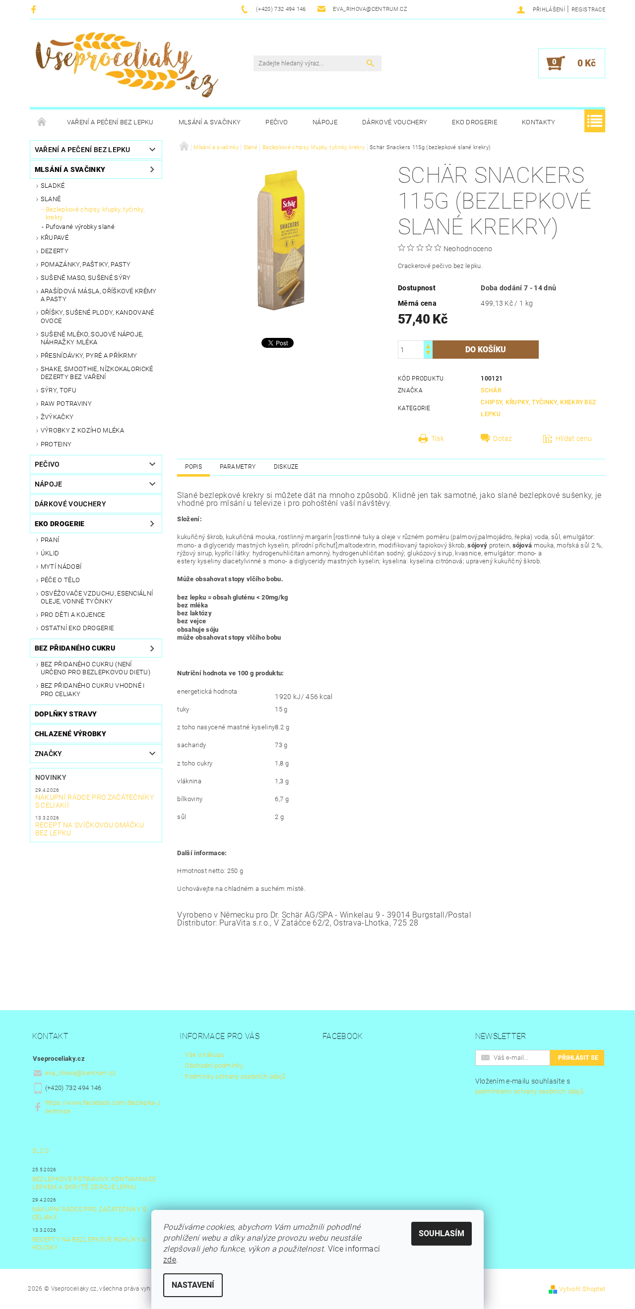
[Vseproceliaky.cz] (126, 68)
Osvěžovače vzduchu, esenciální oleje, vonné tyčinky (97, 597)
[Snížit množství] (428, 354)
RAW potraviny (66, 403)
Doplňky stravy (66, 714)
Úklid (50, 553)
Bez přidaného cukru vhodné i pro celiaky (93, 689)
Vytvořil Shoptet (582, 1289)
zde (169, 1259)
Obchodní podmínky (214, 1065)
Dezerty (54, 251)
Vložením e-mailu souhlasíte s (529, 1086)
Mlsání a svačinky (210, 122)
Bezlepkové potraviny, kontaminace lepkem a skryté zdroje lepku (94, 1183)
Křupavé (54, 237)
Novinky (50, 777)
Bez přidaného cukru (75, 648)
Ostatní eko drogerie (77, 628)
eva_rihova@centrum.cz (80, 1073)
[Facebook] (35, 9)
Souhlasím (441, 1233)
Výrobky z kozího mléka (82, 430)
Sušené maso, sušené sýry (86, 277)
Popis (193, 466)
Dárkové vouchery (394, 122)
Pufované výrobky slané (80, 226)
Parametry (237, 466)
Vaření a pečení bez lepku (110, 122)
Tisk (437, 438)
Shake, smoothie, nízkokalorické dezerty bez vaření (97, 373)
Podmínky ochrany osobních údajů (235, 1076)
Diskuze (286, 466)
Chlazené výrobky (70, 734)
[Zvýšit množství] (428, 345)
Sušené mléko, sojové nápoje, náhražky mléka (92, 338)
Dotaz (502, 438)
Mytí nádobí (61, 566)
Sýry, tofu (58, 390)
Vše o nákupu (204, 1054)
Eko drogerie (474, 122)
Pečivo (276, 122)
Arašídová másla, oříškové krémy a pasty (99, 295)
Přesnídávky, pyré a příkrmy (89, 355)
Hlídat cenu (574, 438)
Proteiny (56, 444)
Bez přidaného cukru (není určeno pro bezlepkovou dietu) (95, 668)
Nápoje (325, 122)
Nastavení (193, 1285)
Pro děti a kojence (73, 614)
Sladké (53, 185)
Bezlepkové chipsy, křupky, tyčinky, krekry (95, 213)
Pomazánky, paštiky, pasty (86, 264)
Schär (491, 390)
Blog (40, 1150)
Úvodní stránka (42, 122)
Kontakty (539, 122)
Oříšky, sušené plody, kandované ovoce (97, 316)
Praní (50, 540)
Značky (49, 754)
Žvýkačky (57, 417)
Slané (51, 199)
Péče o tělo (60, 580)
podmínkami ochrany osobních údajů (529, 1091)
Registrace (588, 9)
